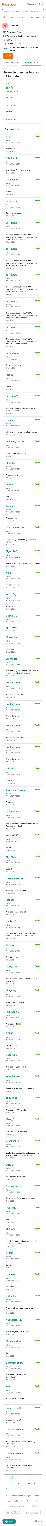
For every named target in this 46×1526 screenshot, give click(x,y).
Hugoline (11, 1295)
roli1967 (10, 768)
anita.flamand (13, 1076)
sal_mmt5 (11, 222)
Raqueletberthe (14, 1408)
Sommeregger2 (14, 1362)
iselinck (10, 899)
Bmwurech (12, 658)
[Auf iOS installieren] (14, 1512)
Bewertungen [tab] (31, 62)
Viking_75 (11, 615)
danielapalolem (14, 1429)
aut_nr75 (11, 856)
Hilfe (22, 1501)
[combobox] (23, 12)
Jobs (36, 1501)
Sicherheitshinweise (17, 1506)
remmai (10, 420)
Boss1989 (11, 1054)
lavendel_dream (15, 441)
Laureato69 (12, 396)
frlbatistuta (12, 158)
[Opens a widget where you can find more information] (9, 1522)
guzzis (9, 1164)
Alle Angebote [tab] (11, 62)
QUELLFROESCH (15, 527)
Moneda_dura (13, 1341)
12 (35, 1483)
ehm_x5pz (11, 1097)
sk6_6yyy (11, 990)
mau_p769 (11, 966)
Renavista (11, 201)
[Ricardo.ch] (9, 4)
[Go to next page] (6, 1488)
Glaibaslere (12, 179)
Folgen (8, 56)
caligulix (10, 1274)
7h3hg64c (11, 1229)
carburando (12, 353)
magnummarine (14, 878)
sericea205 (12, 835)
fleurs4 (10, 945)
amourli (10, 484)
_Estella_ (11, 463)
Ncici (9, 572)
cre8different (13, 682)
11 (29, 1483)
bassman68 (12, 811)
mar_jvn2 (11, 1207)
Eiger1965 (11, 551)
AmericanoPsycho (16, 790)
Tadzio (10, 506)
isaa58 (9, 374)
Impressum (38, 1496)
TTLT (9, 136)
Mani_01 (10, 1119)
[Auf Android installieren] (32, 1512)
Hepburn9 (11, 921)
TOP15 (9, 1033)
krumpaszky (12, 1011)
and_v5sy (11, 594)
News (29, 1501)
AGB (5, 1496)
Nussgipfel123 (14, 1319)
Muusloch (11, 637)
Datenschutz (13, 1501)
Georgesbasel (13, 1186)
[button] (32, 4)
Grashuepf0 (12, 1140)
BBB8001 (11, 1386)
